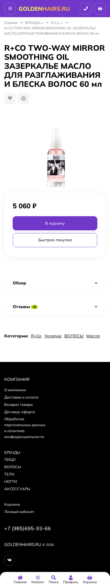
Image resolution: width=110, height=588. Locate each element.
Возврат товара (18, 404)
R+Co (55, 23)
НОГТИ (10, 481)
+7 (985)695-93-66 (27, 528)
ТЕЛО (9, 474)
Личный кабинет (19, 511)
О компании (15, 390)
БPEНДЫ (32, 23)
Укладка (52, 336)
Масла (93, 336)
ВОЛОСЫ (73, 336)
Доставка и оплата (21, 397)
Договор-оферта (19, 412)
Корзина (12, 504)
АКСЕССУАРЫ (17, 489)
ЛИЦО (10, 459)
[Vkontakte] (9, 560)
